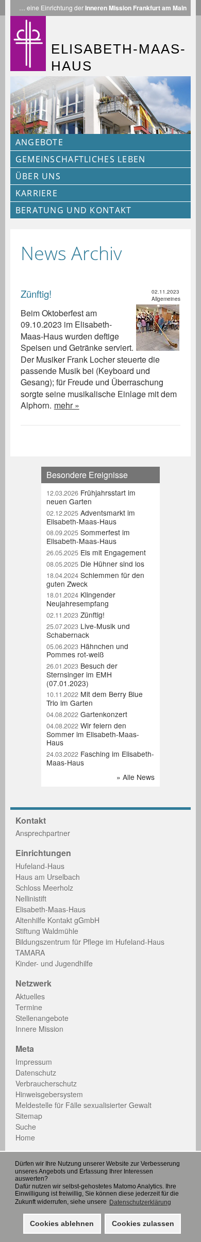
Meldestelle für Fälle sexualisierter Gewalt (83, 1105)
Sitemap (28, 1116)
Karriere (36, 193)
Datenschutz (35, 1072)
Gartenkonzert (86, 714)
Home (25, 1137)
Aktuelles (30, 996)
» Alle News (135, 777)
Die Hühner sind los (95, 563)
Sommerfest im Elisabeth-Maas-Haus (88, 536)
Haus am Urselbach (47, 877)
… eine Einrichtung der (103, 7)
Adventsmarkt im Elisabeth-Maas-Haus (90, 516)
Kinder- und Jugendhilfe (54, 963)
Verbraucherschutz (46, 1083)
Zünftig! (36, 293)
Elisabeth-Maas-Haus (50, 909)
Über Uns (38, 176)
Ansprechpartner (42, 833)
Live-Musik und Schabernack (88, 630)
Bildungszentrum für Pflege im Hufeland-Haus (89, 942)
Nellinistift (30, 898)
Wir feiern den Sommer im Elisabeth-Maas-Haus (92, 734)
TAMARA (30, 952)
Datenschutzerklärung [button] (140, 1202)
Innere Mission (39, 1029)
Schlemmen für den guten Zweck (95, 579)
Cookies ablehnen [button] (62, 1223)
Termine (28, 1007)
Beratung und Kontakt (73, 210)
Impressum (33, 1062)
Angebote (39, 142)
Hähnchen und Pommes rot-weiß (87, 650)
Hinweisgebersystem (49, 1094)
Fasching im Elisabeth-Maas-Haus (100, 758)
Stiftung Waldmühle (46, 931)
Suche (25, 1126)
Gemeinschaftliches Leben (80, 159)
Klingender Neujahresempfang (80, 598)
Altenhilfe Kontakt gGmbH (57, 920)
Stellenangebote (42, 1018)
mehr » (66, 405)
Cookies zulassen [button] (143, 1223)
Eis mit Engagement (96, 552)
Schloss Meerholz (44, 887)
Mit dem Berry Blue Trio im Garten (94, 698)
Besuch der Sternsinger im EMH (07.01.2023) (82, 674)
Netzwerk (33, 983)
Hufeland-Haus (39, 866)
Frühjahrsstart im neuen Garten (91, 496)
